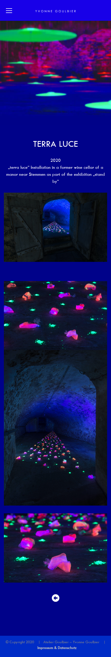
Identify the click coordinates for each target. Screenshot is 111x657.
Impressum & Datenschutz (57, 648)
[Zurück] (55, 598)
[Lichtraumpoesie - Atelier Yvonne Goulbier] (55, 10)
